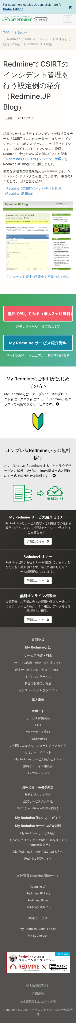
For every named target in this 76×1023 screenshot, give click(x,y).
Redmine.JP (38, 886)
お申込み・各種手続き (38, 787)
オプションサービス (38, 676)
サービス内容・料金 (38, 655)
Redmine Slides (38, 900)
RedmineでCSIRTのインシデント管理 (33, 159)
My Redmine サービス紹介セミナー (38, 759)
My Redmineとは (38, 647)
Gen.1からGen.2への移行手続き (38, 808)
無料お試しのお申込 (38, 794)
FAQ (38, 725)
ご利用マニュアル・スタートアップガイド (38, 745)
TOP (6, 33)
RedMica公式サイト (38, 907)
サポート (38, 711)
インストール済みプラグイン (38, 690)
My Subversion (38, 935)
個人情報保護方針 (38, 985)
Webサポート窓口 (38, 732)
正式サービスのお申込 (38, 801)
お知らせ (21, 33)
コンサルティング (38, 773)
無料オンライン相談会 (38, 766)
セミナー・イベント (38, 752)
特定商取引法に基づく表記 (38, 1001)
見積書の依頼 (38, 739)
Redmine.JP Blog (38, 893)
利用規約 (38, 993)
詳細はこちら (36, 541)
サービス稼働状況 (38, 718)
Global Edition (13, 9)
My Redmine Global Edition (38, 929)
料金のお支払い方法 (38, 683)
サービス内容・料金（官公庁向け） (38, 663)
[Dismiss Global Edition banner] (70, 6)
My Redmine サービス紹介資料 (38, 826)
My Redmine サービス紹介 (38, 833)
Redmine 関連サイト (38, 858)
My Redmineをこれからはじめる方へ (38, 851)
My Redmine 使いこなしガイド (38, 818)
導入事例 (38, 700)
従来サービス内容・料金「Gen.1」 (38, 670)
